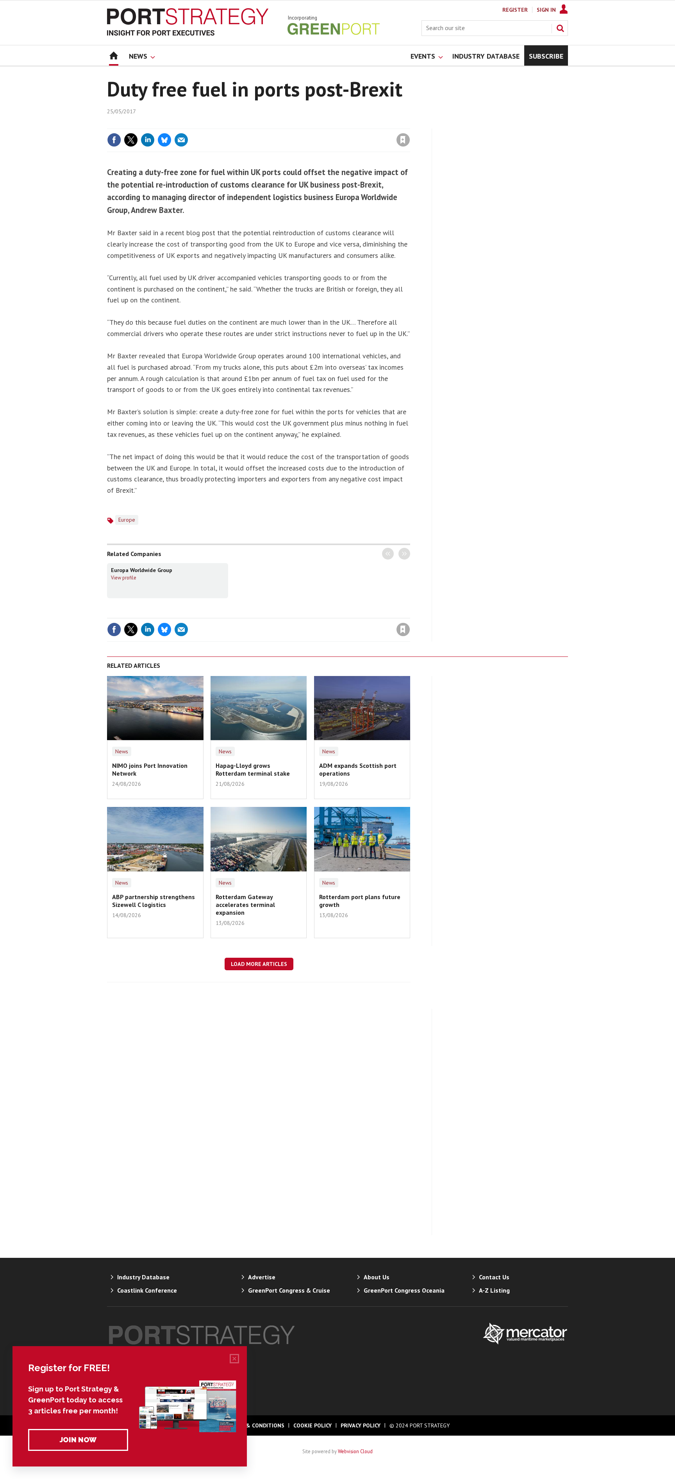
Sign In (546, 10)
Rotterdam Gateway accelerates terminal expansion (245, 905)
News (121, 751)
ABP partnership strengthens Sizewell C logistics (153, 901)
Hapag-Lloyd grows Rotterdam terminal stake (253, 769)
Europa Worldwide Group (141, 570)
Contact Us (494, 1277)
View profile (123, 577)
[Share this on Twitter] (131, 140)
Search (560, 28)
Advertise (261, 1277)
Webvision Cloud (355, 1451)
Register (515, 10)
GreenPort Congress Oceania (404, 1290)
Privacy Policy (360, 1425)
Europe (126, 519)
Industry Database (143, 1277)
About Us (376, 1277)
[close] (409, 123)
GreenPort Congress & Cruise (289, 1290)
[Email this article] (181, 140)
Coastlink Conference (147, 1290)
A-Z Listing (494, 1290)
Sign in (311, 123)
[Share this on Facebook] (114, 140)
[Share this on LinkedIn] (148, 140)
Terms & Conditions (255, 1425)
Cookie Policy (312, 1425)
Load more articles (259, 964)
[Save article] (403, 140)
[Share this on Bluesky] (164, 140)
